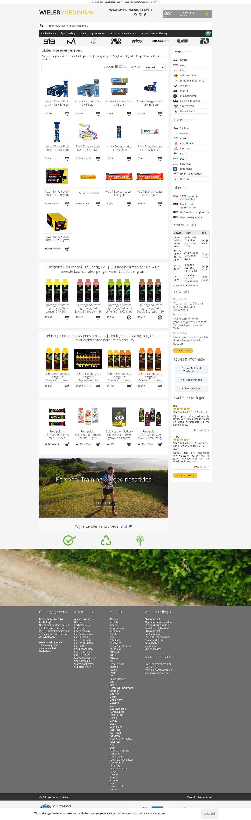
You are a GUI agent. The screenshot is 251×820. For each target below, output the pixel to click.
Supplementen (82, 666)
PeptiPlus (114, 735)
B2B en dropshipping (157, 625)
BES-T (183, 158)
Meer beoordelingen (185, 475)
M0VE (112, 705)
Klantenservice (117, 9)
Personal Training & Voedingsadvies (191, 370)
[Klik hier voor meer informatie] (69, 540)
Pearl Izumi (115, 732)
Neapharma (116, 714)
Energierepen (82, 631)
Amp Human (187, 143)
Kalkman (114, 690)
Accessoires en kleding (154, 33)
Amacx (184, 138)
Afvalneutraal (152, 619)
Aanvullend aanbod (160, 656)
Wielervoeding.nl (158, 611)
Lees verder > (202, 430)
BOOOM (185, 178)
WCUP (112, 783)
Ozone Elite (115, 726)
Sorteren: (136, 66)
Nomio (113, 717)
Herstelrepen (81, 654)
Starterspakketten (84, 664)
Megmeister (116, 699)
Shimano (114, 753)
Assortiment (84, 611)
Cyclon (113, 670)
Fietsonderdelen (83, 643)
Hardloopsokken (83, 648)
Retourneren (152, 643)
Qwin (112, 747)
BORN (183, 60)
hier (49, 625)
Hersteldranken (83, 652)
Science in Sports (190, 100)
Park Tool (114, 729)
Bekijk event (204, 242)
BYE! (182, 65)
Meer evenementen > (185, 285)
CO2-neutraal (152, 631)
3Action (184, 128)
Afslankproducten (84, 619)
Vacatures (150, 646)
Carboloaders (82, 625)
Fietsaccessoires (83, 634)
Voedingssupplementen (92, 33)
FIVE (111, 675)
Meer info (103, 503)
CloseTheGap (116, 664)
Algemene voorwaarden (158, 622)
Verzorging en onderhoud (123, 33)
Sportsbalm (116, 756)
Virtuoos (114, 780)
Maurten (185, 85)
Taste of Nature (118, 768)
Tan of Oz (114, 765)
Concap (113, 666)
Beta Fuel (185, 163)
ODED (112, 723)
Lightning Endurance (192, 80)
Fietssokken (80, 646)
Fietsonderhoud (83, 640)
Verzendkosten (153, 648)
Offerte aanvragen (191, 388)
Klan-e (113, 681)
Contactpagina (153, 634)
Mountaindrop (188, 95)
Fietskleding (81, 637)
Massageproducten (85, 658)
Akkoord (209, 814)
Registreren (146, 9)
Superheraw (187, 105)
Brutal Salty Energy (191, 173)
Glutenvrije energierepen (194, 212)
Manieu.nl (207, 796)
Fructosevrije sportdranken (188, 205)
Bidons (78, 622)
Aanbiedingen (48, 33)
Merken (115, 611)
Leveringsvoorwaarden (158, 637)
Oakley (113, 720)
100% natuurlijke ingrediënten (189, 197)
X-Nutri (113, 789)
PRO (111, 744)
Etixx (182, 70)
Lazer (112, 684)
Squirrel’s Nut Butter (121, 759)
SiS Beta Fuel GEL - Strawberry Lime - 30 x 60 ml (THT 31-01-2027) (190, 445)
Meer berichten (183, 350)
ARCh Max (186, 148)
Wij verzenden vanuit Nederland (102, 526)
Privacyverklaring (154, 640)
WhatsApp (49, 637)
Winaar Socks (187, 111)
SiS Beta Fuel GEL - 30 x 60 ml (190, 412)
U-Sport (113, 774)
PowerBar (114, 741)
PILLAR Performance (120, 738)
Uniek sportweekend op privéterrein (158, 665)
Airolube (185, 133)
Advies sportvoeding (191, 379)
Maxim (184, 90)
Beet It (183, 153)
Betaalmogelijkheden (157, 628)
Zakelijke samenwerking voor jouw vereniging (158, 671)
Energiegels (81, 628)
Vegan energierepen (191, 217)
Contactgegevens (53, 611)
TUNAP (113, 771)
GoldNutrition (188, 75)
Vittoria (113, 777)
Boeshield (115, 648)
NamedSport (116, 711)
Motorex (114, 702)
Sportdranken (82, 660)
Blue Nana (186, 168)
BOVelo (113, 658)
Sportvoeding (68, 33)
